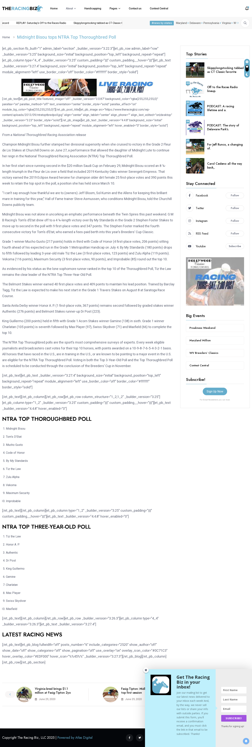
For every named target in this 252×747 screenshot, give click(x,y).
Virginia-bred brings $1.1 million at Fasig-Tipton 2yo (53, 691)
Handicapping (92, 8)
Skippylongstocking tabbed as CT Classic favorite (97, 23)
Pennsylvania (211, 23)
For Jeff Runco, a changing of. (225, 146)
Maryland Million (200, 340)
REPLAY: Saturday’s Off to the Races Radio (37, 23)
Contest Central (159, 8)
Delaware (195, 23)
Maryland (181, 23)
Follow (235, 195)
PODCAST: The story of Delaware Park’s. (223, 127)
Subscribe (235, 246)
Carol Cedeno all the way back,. (224, 166)
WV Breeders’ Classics (203, 353)
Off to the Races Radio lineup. (222, 89)
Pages (113, 8)
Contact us (135, 8)
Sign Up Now (215, 391)
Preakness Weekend (202, 328)
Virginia (226, 23)
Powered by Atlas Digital (74, 737)
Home (54, 8)
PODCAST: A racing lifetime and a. (220, 108)
